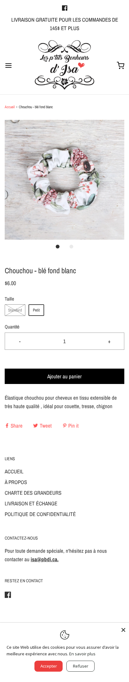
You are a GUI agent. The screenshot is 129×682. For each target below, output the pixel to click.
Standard (15, 310)
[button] (64, 180)
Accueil (10, 106)
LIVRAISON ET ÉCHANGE (31, 503)
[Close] (123, 628)
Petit (36, 310)
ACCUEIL (14, 471)
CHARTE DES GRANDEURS (33, 492)
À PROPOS (16, 482)
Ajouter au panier (64, 376)
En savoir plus (82, 654)
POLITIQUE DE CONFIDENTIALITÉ (40, 514)
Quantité (12, 326)
